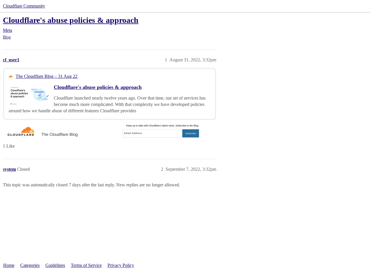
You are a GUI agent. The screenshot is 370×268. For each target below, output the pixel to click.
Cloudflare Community (24, 5)
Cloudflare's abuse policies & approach (70, 20)
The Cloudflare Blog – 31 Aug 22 (46, 76)
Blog (7, 37)
